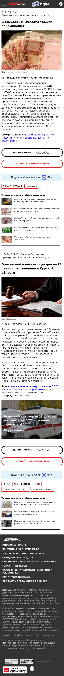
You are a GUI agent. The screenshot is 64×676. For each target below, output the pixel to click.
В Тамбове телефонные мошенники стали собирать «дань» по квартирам (27, 137)
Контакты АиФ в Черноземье (20, 549)
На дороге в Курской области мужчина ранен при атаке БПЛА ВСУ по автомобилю (35, 503)
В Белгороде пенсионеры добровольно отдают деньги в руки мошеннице (36, 210)
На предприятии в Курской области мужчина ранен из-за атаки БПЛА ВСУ (35, 522)
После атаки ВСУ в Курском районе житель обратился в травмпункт (34, 513)
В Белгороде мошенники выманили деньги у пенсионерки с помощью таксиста (35, 200)
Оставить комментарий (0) (32, 163)
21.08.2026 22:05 (9, 254)
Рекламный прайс (14, 545)
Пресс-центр (36, 553)
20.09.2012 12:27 (9, 12)
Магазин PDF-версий (15, 565)
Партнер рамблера (43, 662)
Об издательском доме (17, 557)
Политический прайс (16, 577)
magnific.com (8, 318)
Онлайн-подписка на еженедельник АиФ (29, 561)
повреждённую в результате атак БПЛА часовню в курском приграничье (30, 388)
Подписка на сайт (14, 553)
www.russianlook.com (19, 72)
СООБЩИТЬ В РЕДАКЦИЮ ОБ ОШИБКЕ (24, 581)
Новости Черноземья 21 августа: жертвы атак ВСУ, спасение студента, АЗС (30, 420)
